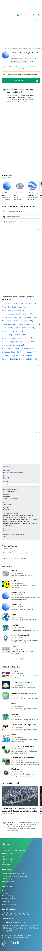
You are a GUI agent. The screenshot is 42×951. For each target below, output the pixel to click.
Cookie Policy (6, 901)
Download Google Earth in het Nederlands (18, 359)
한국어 (27, 925)
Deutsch (9, 922)
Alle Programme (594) (16, 472)
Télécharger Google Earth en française (16, 328)
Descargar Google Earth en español (15, 321)
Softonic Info (6, 848)
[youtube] (23, 913)
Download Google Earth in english (15, 338)
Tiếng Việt (5, 931)
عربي (3, 922)
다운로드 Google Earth (10, 331)
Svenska (23, 928)
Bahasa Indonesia (7, 925)
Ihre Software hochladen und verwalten (15, 876)
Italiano (16, 925)
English (14, 922)
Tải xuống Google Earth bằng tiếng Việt (17, 356)
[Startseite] (2, 49)
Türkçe (35, 928)
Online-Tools (6, 864)
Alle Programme (21, 659)
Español (20, 922)
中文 (10, 931)
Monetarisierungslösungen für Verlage (14, 873)
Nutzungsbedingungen (9, 896)
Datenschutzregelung (9, 898)
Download (24, 53)
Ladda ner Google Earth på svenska (15, 314)
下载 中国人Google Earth (11, 310)
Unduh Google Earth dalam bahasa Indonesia (19, 324)
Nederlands (34, 925)
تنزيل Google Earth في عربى (12, 345)
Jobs (3, 856)
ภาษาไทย (30, 928)
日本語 (22, 925)
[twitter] (15, 913)
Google (5, 472)
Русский (16, 928)
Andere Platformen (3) (10, 499)
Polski (4, 928)
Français (27, 922)
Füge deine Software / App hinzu (13, 862)
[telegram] (27, 913)
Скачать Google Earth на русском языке (17, 303)
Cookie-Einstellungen (9, 904)
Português (9, 928)
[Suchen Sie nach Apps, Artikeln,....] (33, 15)
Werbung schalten (8, 881)
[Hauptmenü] (3, 15)
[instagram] (7, 913)
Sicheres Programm (20, 61)
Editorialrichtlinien (7, 859)
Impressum (5, 893)
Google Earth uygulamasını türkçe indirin (17, 317)
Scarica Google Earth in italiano (14, 335)
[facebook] (3, 913)
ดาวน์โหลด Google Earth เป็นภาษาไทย (16, 349)
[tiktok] (11, 913)
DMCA (4, 890)
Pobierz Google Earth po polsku (14, 307)
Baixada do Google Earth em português (17, 352)
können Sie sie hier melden (16, 101)
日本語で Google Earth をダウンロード (16, 342)
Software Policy (7, 879)
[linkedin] (19, 913)
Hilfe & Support (7, 853)
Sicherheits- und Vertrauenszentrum (14, 851)
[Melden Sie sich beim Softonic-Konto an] (38, 15)
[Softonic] (21, 15)
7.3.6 (6, 484)
